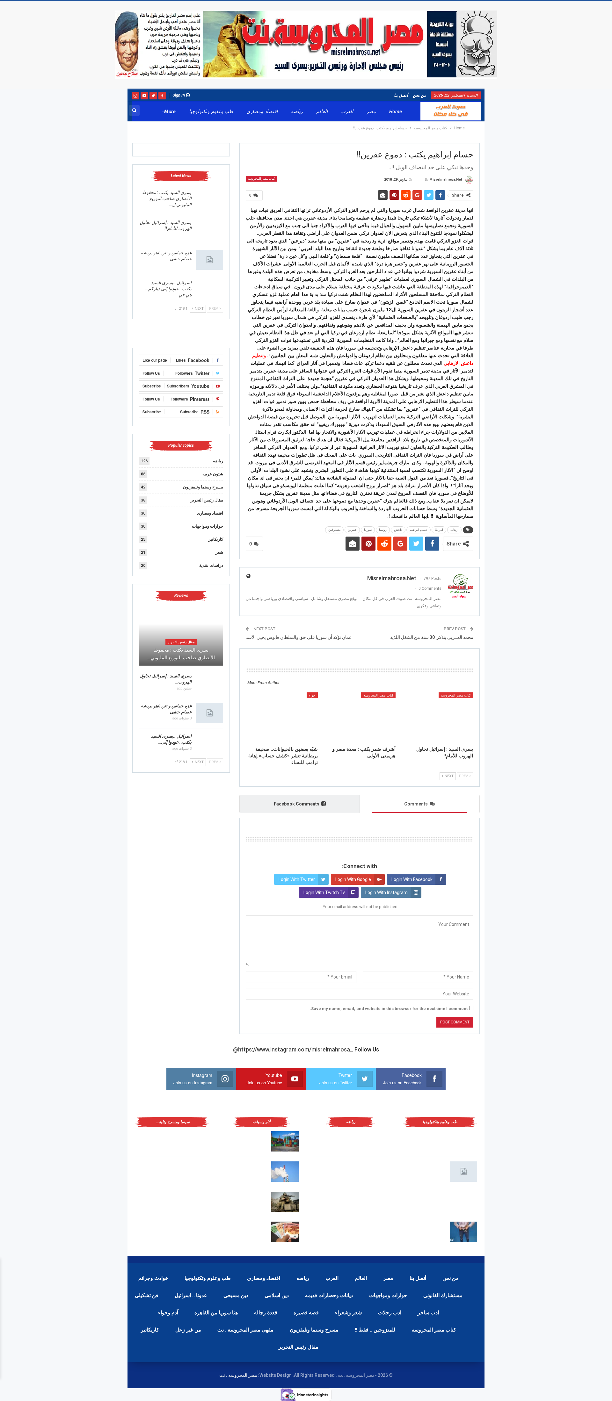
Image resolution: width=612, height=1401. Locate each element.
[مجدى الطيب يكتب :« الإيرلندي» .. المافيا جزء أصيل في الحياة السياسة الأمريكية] (195, 1141)
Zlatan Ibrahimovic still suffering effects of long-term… (247, 1170)
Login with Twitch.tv (324, 892)
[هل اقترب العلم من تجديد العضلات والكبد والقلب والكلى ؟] (463, 1141)
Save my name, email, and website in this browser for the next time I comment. (389, 1008)
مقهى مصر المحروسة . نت (245, 1330)
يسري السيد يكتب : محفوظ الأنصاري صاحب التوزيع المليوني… (181, 654)
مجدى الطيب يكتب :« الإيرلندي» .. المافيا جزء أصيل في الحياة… (156, 1140)
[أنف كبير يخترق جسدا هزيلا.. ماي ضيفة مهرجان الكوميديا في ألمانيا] (195, 1232)
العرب (347, 111)
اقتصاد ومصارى (261, 111)
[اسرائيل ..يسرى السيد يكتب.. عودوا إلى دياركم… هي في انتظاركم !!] (209, 290)
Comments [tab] (416, 803)
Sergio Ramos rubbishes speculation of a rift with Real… (245, 1230)
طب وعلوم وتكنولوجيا (211, 111)
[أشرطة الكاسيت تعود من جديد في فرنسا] (195, 1202)
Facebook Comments (296, 803)
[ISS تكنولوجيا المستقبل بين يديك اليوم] (463, 1171)
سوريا (368, 529)
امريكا (439, 529)
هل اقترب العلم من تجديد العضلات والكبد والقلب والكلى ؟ (427, 1140)
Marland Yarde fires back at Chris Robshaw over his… (248, 1140)
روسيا (383, 529)
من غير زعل (188, 1330)
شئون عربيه (212, 474)
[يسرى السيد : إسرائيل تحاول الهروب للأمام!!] (437, 717)
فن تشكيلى (146, 1295)
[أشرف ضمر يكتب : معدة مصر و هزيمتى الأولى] (359, 717)
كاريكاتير (215, 539)
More (170, 111)
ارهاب (454, 529)
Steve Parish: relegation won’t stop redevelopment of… (246, 1200)
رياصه (302, 1278)
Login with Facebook (412, 879)
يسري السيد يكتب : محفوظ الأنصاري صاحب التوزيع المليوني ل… (167, 198)
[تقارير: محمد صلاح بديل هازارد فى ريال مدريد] (374, 1171)
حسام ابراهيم (418, 529)
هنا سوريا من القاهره (216, 1313)
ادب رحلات (389, 1313)
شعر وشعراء (348, 1313)
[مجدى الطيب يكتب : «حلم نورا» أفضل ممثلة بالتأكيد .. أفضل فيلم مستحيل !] (195, 1171)
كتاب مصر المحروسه (261, 178)
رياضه (297, 111)
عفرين (352, 529)
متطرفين (334, 529)
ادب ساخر (428, 1313)
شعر (219, 552)
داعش (398, 529)
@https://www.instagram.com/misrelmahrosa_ (293, 1049)
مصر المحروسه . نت (238, 1375)
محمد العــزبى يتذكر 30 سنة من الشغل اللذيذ (431, 637)
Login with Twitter (297, 879)
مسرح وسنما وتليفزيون (203, 487)
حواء (312, 695)
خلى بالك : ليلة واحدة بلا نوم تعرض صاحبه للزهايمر (426, 1230)
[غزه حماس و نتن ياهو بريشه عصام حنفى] (209, 260)
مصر (371, 111)
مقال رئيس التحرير (207, 500)
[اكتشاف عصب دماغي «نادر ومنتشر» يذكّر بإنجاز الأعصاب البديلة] (463, 1202)
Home (395, 111)
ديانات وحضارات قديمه (329, 1295)
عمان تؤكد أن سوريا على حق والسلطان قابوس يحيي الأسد (299, 637)
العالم (322, 111)
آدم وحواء (168, 1313)
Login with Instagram (386, 892)
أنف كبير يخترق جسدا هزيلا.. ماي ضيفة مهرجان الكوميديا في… (157, 1230)
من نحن (419, 95)
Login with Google (353, 879)
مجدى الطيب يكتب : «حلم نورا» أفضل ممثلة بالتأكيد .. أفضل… (156, 1170)
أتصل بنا (401, 95)
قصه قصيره (306, 1313)
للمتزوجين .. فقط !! (375, 1330)
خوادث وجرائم (153, 1278)
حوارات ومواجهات (207, 526)
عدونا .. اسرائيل (191, 1295)
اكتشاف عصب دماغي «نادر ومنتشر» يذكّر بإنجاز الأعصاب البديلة (426, 1200)
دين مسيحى (235, 1295)
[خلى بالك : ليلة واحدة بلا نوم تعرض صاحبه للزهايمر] (463, 1232)
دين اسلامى (277, 1295)
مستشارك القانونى (443, 1295)
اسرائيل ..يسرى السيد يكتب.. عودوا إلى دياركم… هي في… (168, 288)
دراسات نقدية (211, 565)
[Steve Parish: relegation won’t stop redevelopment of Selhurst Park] (285, 1202)
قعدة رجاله (265, 1313)
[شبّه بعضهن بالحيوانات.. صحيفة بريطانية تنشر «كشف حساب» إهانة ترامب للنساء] (282, 717)
